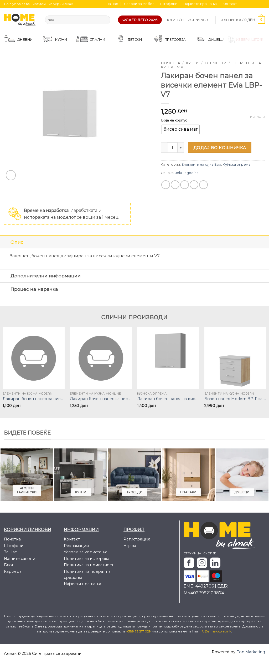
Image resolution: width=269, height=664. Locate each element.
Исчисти (257, 117)
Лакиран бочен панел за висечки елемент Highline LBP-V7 (101, 398)
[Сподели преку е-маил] (184, 184)
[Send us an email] (257, 4)
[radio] (180, 129)
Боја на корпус (174, 120)
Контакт (230, 4)
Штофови (168, 4)
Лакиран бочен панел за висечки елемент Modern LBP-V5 (34, 398)
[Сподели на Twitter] (175, 184)
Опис (17, 242)
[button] (188, 20)
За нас (112, 4)
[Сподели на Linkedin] (203, 184)
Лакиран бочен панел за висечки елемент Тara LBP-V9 (168, 398)
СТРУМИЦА (192, 553)
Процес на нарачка (34, 289)
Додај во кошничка (219, 147)
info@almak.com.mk (215, 631)
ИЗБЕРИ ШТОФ (249, 40)
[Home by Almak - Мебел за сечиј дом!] (20, 20)
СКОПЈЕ (209, 553)
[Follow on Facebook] (242, 4)
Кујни (192, 63)
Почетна (170, 63)
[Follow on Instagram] (247, 4)
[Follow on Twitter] (252, 4)
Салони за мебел (139, 4)
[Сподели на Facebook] (165, 184)
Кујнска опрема (237, 164)
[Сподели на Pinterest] (194, 184)
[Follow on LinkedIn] (262, 4)
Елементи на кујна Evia (201, 164)
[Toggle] (5, 242)
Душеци (216, 40)
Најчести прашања (200, 4)
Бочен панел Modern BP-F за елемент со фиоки (235, 398)
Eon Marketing (250, 652)
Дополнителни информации (46, 275)
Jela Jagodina (187, 173)
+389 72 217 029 (139, 631)
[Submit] (105, 20)
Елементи (216, 63)
